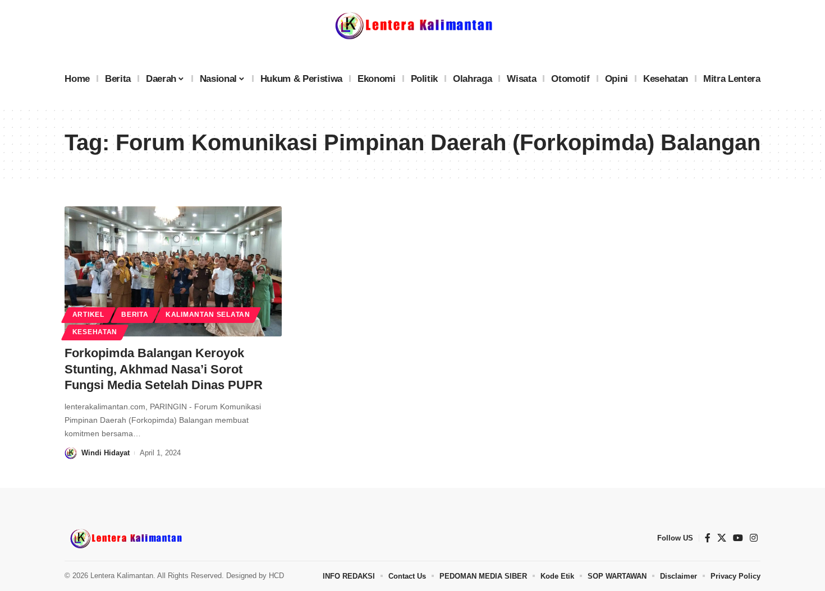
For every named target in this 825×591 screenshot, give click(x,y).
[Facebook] (707, 538)
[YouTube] (738, 538)
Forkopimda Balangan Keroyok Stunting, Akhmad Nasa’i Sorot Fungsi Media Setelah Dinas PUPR (164, 369)
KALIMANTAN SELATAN (208, 314)
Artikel (88, 314)
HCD (276, 575)
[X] (721, 538)
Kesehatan (94, 332)
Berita (134, 314)
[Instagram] (753, 538)
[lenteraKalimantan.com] (125, 538)
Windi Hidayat (105, 453)
